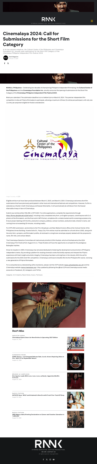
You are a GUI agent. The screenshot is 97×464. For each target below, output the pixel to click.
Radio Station (18, 393)
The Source (39, 275)
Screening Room (19, 355)
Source (33, 275)
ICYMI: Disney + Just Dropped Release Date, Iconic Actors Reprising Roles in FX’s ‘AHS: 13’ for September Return (38, 357)
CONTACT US (51, 452)
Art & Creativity (17, 275)
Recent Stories (26, 275)
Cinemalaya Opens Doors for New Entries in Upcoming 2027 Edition (35, 337)
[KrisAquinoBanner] (75, 373)
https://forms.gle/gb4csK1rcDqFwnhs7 (19, 215)
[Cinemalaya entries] (75, 335)
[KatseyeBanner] (75, 392)
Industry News (18, 335)
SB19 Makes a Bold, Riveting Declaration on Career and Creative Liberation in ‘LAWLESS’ (38, 415)
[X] (8, 63)
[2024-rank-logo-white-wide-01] (48, 17)
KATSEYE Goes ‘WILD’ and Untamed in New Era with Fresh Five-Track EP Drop (38, 395)
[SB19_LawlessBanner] (75, 412)
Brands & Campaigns (21, 374)
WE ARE (43, 452)
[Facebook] (4, 63)
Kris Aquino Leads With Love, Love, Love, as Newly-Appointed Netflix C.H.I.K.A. (35, 376)
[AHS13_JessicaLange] (75, 354)
